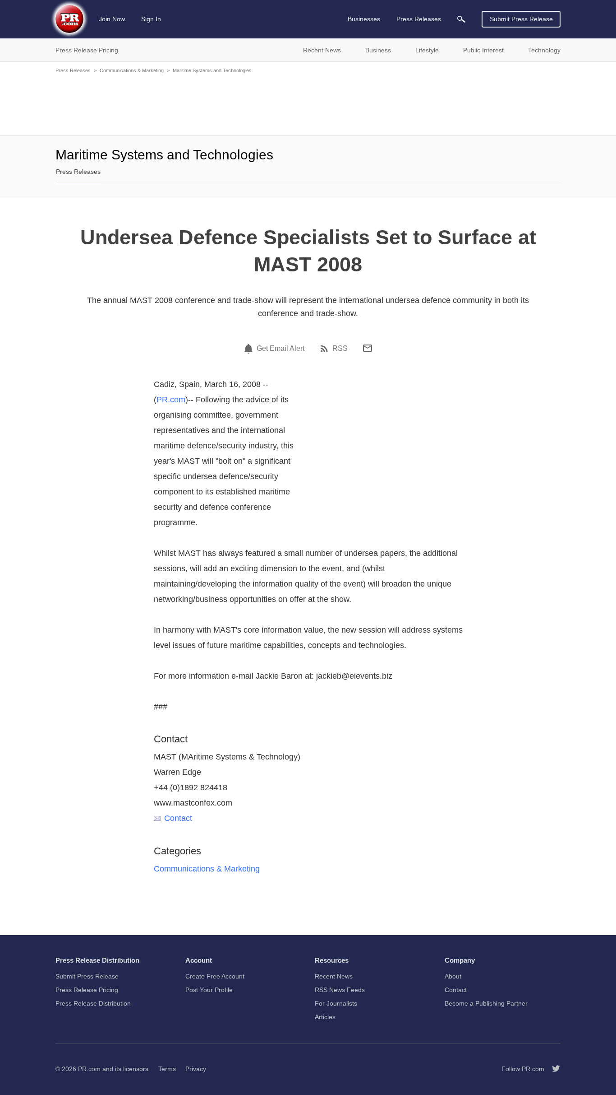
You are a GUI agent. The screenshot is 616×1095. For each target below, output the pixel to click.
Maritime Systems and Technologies (212, 70)
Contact (178, 818)
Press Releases (73, 70)
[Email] (367, 348)
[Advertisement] (308, 104)
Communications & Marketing (132, 70)
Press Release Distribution (93, 1003)
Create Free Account (214, 976)
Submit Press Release (521, 19)
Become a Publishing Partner (486, 1003)
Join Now (112, 19)
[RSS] (325, 348)
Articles (325, 1016)
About (453, 976)
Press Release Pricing (86, 989)
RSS (340, 348)
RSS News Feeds (340, 989)
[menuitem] (461, 19)
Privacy (195, 1069)
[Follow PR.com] (552, 1069)
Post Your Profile (209, 989)
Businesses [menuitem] (364, 19)
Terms (167, 1069)
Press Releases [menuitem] (418, 19)
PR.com (170, 399)
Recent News (334, 976)
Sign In (151, 19)
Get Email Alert (280, 348)
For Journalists (336, 1003)
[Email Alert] (250, 348)
